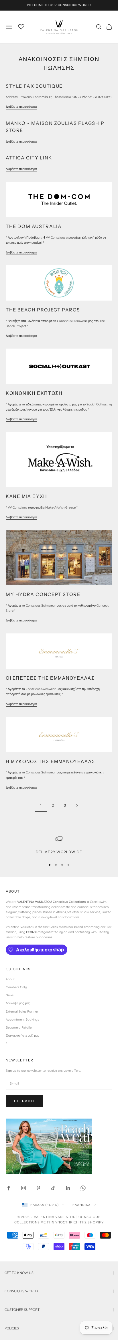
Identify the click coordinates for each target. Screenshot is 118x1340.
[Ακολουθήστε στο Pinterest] (38, 1188)
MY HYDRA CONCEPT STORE (43, 594)
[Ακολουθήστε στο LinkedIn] (68, 1188)
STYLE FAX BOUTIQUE (34, 86)
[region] (59, 845)
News (9, 995)
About (10, 979)
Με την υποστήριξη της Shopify (72, 1222)
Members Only (16, 987)
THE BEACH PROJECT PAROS (43, 310)
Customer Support (59, 1309)
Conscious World (59, 1291)
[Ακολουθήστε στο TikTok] (53, 1188)
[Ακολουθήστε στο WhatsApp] (83, 1188)
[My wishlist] (21, 26)
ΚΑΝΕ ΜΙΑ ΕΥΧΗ (26, 496)
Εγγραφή (24, 1101)
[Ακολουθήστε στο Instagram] (23, 1188)
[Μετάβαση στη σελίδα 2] (77, 805)
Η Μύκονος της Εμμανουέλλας (50, 761)
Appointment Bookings (22, 1019)
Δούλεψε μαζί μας (18, 1003)
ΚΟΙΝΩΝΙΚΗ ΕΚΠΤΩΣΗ (34, 393)
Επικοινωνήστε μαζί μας (22, 1035)
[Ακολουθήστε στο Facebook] (8, 1188)
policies (59, 1328)
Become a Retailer (19, 1027)
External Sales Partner (22, 1011)
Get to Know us (59, 1273)
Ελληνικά (81, 1205)
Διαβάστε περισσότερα (21, 107)
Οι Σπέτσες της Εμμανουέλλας (50, 678)
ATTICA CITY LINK (29, 158)
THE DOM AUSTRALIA (34, 226)
